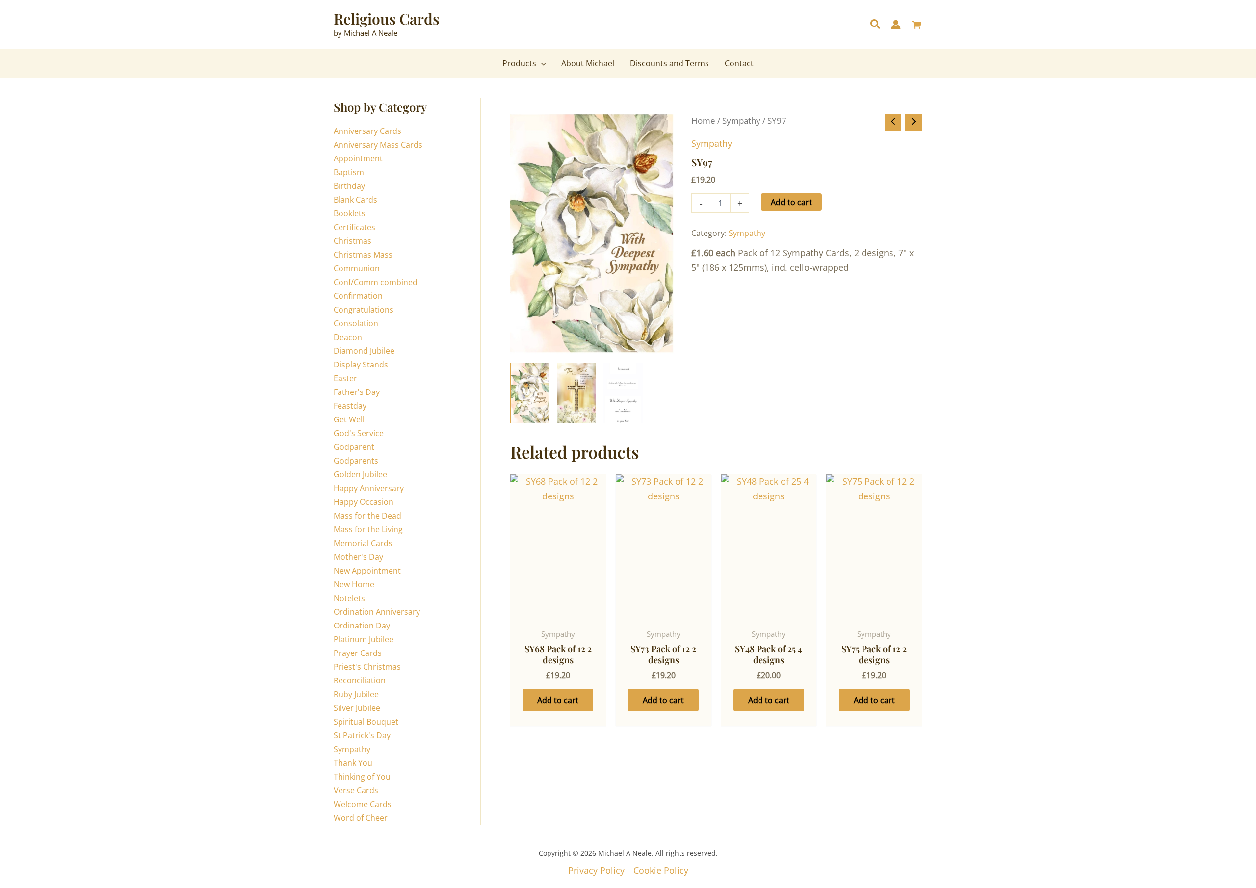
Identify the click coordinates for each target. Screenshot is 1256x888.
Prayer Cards (358, 653)
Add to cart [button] (557, 700)
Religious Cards (387, 18)
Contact (739, 63)
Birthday (349, 186)
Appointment (358, 158)
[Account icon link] (896, 24)
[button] (875, 25)
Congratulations (363, 309)
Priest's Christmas (367, 666)
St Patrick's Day (362, 735)
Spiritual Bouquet (366, 721)
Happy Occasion (363, 501)
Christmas (352, 240)
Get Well (349, 419)
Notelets (349, 598)
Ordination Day (362, 625)
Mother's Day (358, 556)
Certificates (354, 227)
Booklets (350, 213)
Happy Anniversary (369, 488)
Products (519, 63)
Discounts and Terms (669, 63)
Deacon (348, 337)
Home (703, 120)
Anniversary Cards (367, 131)
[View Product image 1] (530, 393)
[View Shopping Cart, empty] (916, 26)
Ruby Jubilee (356, 694)
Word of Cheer (361, 817)
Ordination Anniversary (377, 611)
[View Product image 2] (576, 393)
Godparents (356, 460)
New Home (354, 584)
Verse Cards (356, 790)
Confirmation (358, 295)
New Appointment (367, 570)
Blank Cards (355, 199)
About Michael (587, 63)
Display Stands (361, 364)
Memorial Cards (363, 543)
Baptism (349, 172)
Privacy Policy (596, 870)
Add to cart (791, 202)
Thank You (353, 762)
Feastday (350, 405)
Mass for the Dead (367, 515)
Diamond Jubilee (364, 350)
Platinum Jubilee (363, 639)
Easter (345, 378)
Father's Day (357, 392)
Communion (357, 268)
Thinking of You (362, 776)
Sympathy (352, 749)
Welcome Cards (363, 804)
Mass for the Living (368, 529)
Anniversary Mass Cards (378, 144)
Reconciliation (360, 680)
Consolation (356, 323)
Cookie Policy (660, 870)
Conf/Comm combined (376, 282)
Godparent (354, 447)
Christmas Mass (363, 254)
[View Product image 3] (623, 393)
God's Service (359, 433)
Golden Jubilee (360, 474)
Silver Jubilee (357, 708)
